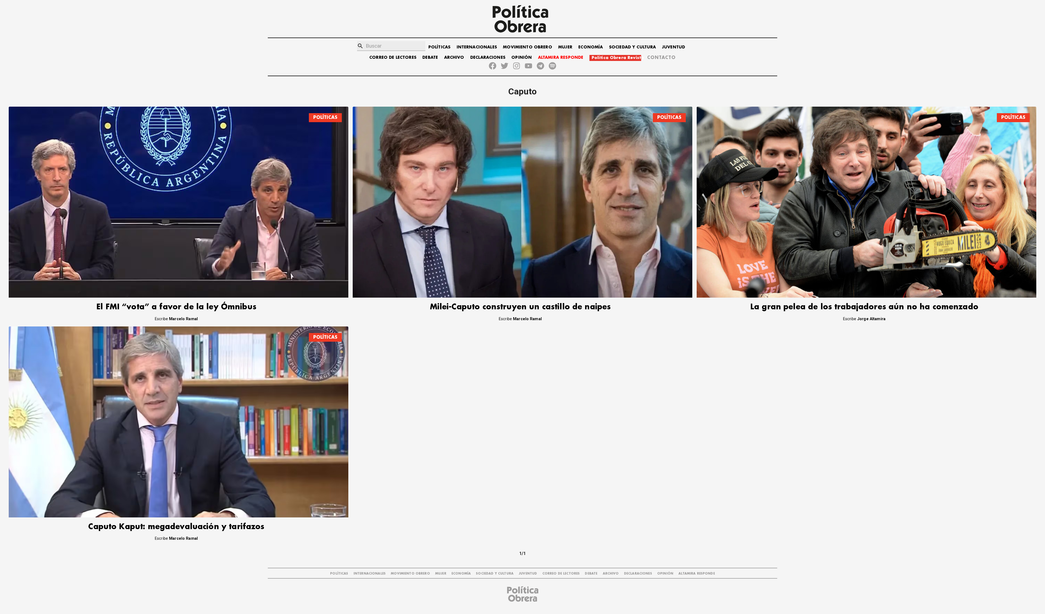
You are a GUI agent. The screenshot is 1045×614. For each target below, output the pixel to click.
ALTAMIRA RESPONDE (560, 57)
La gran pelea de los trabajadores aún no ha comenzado (864, 307)
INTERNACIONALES (477, 47)
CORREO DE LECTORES (392, 57)
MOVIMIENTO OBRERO (527, 47)
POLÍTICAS (439, 47)
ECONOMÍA (590, 47)
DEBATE (430, 57)
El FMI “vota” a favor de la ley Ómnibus (176, 307)
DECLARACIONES (487, 57)
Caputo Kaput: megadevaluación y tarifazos (176, 526)
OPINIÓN (521, 57)
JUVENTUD (673, 47)
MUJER (565, 47)
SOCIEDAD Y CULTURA (632, 47)
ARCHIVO (454, 57)
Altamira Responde (696, 573)
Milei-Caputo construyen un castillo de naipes (520, 307)
